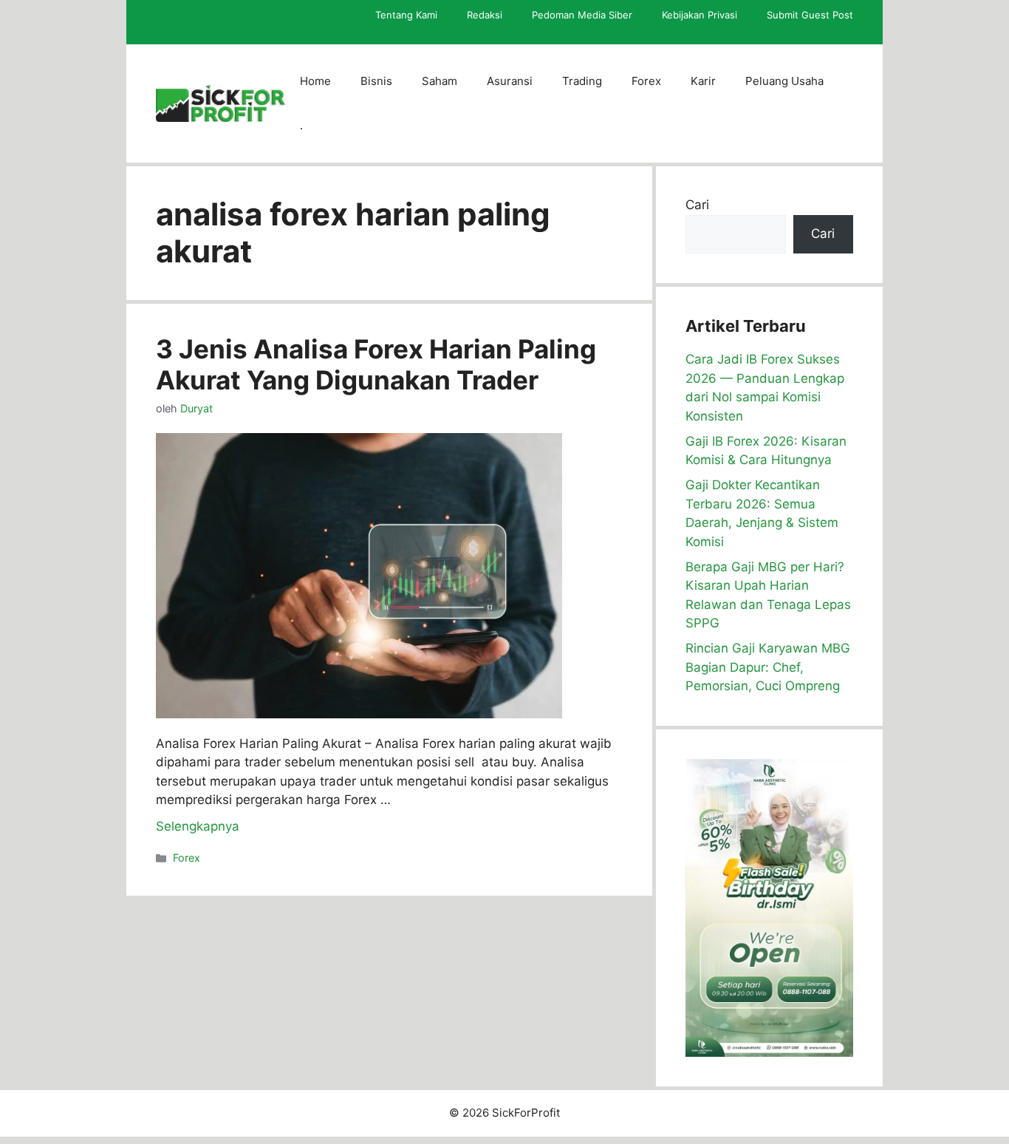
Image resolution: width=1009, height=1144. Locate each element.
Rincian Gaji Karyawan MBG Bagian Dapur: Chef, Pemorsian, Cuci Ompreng (767, 667)
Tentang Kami (406, 15)
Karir (703, 81)
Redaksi (484, 15)
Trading (582, 81)
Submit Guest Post (810, 15)
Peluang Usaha (784, 81)
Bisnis (376, 81)
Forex (646, 81)
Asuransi (510, 81)
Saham (439, 81)
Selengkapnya (197, 826)
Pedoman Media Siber (582, 15)
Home (315, 81)
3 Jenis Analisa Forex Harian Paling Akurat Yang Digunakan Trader (376, 364)
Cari (697, 204)
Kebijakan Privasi (699, 15)
